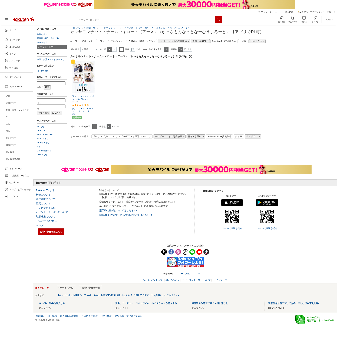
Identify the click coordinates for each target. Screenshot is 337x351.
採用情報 (107, 316)
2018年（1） (43, 71)
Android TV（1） (45, 130)
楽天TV (76, 28)
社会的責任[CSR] (90, 316)
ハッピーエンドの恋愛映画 (173, 41)
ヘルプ (39, 225)
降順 (114, 49)
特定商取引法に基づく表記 (128, 316)
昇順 (109, 49)
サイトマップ (220, 280)
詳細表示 (132, 49)
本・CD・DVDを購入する (52, 303)
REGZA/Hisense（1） (47, 134)
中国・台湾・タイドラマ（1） (51, 59)
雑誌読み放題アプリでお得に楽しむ (210, 303)
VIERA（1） (42, 154)
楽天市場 (289, 12)
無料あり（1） (44, 34)
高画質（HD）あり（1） (48, 38)
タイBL (243, 41)
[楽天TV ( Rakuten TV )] (24, 21)
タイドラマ (256, 41)
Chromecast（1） (45, 151)
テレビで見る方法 (46, 207)
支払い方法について (47, 220)
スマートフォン (184, 273)
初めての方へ (172, 280)
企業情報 (39, 316)
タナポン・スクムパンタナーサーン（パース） (82, 111)
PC (199, 273)
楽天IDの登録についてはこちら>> (118, 210)
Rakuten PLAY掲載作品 (224, 41)
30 (180, 49)
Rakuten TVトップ (153, 280)
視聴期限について (46, 198)
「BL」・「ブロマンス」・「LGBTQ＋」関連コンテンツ (127, 41)
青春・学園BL (199, 41)
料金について (43, 194)
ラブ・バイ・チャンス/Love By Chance (83, 97)
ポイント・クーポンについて (52, 212)
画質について (43, 203)
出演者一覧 (89, 28)
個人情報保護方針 (69, 316)
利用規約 (52, 316)
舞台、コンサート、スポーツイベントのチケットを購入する (146, 303)
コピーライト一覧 (191, 280)
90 (189, 49)
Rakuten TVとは (45, 190)
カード (278, 12)
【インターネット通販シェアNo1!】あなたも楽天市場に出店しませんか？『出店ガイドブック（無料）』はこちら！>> (118, 295)
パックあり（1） (45, 42)
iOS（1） (41, 146)
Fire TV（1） (43, 138)
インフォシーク (264, 12)
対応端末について (46, 216)
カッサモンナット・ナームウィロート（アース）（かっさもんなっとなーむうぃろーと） (144, 28)
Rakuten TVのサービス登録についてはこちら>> (126, 214)
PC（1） (41, 126)
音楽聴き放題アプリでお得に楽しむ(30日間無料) (293, 303)
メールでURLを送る (232, 228)
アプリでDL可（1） (49, 47)
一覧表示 (121, 49)
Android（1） (43, 142)
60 (185, 49)
